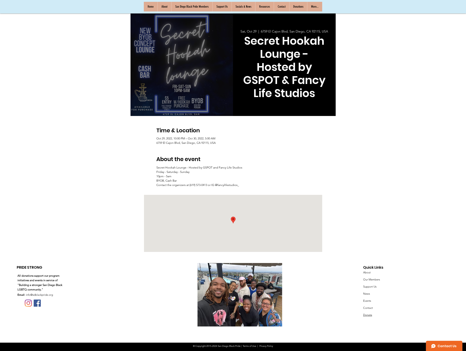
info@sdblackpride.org (39, 294)
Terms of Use (249, 346)
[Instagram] (28, 303)
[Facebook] (37, 303)
